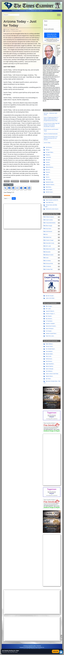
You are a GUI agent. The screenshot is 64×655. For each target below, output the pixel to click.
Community (48, 157)
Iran (47, 234)
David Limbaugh (49, 368)
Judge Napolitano (50, 363)
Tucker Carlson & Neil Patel (52, 373)
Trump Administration (51, 222)
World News (48, 187)
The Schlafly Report (50, 349)
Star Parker (48, 378)
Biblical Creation (49, 254)
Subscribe (55, 651)
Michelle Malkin (49, 354)
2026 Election (49, 231)
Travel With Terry (49, 202)
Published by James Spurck (52, 209)
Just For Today (47, 142)
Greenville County (50, 243)
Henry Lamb (48, 356)
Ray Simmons (49, 318)
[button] (5, 188)
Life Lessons (15, 181)
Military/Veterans (49, 167)
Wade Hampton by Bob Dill (52, 200)
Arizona (7, 181)
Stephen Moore (49, 376)
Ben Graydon (49, 316)
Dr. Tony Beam (49, 321)
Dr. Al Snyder (49, 331)
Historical (48, 164)
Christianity (48, 266)
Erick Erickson (49, 361)
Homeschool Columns (51, 326)
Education (48, 159)
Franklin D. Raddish (50, 323)
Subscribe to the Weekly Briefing (51, 35)
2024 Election (49, 147)
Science (47, 177)
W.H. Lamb (48, 246)
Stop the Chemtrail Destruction (51, 133)
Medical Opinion (49, 366)
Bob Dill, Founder (50, 295)
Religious (48, 154)
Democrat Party (49, 263)
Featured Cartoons (50, 184)
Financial (48, 172)
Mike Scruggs (49, 225)
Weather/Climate (49, 182)
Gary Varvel (48, 228)
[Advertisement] (22, 216)
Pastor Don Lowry (50, 336)
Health (47, 174)
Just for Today (24, 181)
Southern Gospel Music (51, 333)
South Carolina (49, 219)
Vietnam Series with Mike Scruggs (50, 205)
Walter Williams (49, 344)
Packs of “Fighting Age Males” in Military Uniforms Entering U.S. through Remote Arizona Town (51, 119)
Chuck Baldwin (49, 351)
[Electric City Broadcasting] (52, 397)
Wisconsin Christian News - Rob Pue (52, 382)
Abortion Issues (49, 192)
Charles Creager (50, 240)
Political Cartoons (50, 217)
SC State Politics (49, 152)
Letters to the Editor (50, 298)
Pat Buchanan (49, 358)
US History (48, 260)
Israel (47, 257)
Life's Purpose (34, 181)
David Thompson (49, 328)
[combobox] (11, 15)
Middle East (48, 237)
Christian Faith (49, 269)
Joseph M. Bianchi (50, 311)
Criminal (48, 162)
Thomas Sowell (49, 346)
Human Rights (49, 189)
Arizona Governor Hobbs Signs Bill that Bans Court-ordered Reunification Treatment (52, 125)
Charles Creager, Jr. (50, 313)
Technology (48, 179)
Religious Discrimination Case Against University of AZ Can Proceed (51, 138)
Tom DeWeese (49, 371)
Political (47, 149)
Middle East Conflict (50, 249)
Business (48, 169)
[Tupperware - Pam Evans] (52, 415)
